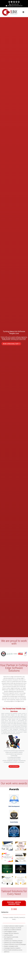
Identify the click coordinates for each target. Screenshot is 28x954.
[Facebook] (9, 2)
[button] (23, 12)
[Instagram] (11, 2)
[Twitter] (14, 2)
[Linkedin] (16, 2)
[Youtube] (19, 2)
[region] (14, 743)
